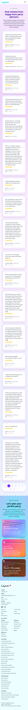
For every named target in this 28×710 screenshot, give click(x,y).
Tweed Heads (17, 626)
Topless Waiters (5, 688)
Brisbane (16, 620)
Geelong (3, 634)
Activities (4, 639)
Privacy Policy (17, 609)
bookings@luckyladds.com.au (8, 595)
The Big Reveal (4, 699)
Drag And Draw (5, 649)
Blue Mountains (5, 622)
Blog (2, 613)
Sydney (3, 620)
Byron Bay (16, 628)
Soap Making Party (5, 671)
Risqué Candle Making (6, 665)
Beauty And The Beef (6, 693)
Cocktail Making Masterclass (8, 643)
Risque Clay (4, 663)
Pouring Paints (4, 661)
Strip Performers (5, 686)
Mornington (4, 636)
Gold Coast (16, 622)
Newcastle (3, 626)
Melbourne (4, 632)
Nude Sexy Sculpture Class (7, 655)
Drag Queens (4, 680)
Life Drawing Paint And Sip (7, 653)
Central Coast (4, 624)
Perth (15, 630)
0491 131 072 (4, 599)
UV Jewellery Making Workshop (8, 673)
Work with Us (4, 615)
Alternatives (4, 611)
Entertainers (4, 676)
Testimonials (17, 613)
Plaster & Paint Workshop (7, 659)
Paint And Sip (4, 657)
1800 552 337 (4, 591)
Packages (3, 691)
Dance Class (4, 645)
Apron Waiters (4, 678)
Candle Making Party (6, 641)
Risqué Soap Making (6, 669)
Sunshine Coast (17, 624)
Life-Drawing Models (6, 682)
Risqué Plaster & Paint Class (8, 667)
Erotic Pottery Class (5, 651)
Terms (15, 611)
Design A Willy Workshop (7, 647)
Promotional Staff (5, 684)
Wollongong (4, 628)
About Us (3, 609)
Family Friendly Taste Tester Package (10, 695)
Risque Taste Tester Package (8, 697)
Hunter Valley (4, 630)
